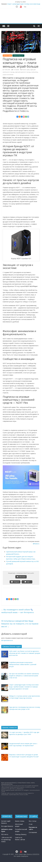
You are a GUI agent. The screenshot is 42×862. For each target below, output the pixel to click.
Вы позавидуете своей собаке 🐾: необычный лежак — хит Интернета (17, 611)
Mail (28, 582)
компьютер (34, 72)
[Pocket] (24, 117)
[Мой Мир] (22, 117)
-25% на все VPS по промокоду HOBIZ (6, 839)
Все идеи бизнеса (7, 826)
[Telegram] (28, 117)
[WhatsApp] (26, 117)
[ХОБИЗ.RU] (3, 26)
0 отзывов (16, 69)
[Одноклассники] (19, 117)
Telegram (16, 582)
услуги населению (8, 74)
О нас (31, 824)
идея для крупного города (22, 72)
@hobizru (36, 544)
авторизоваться (7, 640)
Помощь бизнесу (20, 834)
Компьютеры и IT (18, 55)
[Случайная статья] (38, 26)
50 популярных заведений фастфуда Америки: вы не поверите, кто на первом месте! (19, 624)
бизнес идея (25, 69)
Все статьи (32, 821)
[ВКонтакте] (17, 117)
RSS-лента (4, 834)
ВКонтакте (22, 577)
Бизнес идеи (7, 55)
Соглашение (33, 832)
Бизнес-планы (19, 821)
